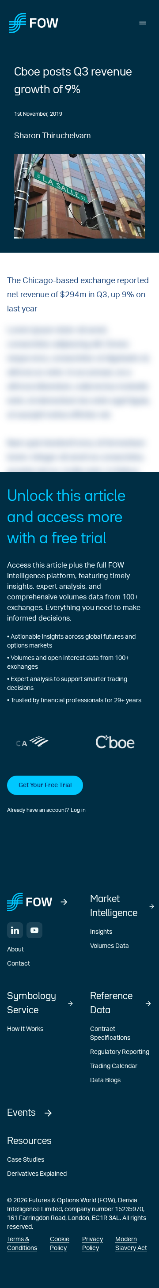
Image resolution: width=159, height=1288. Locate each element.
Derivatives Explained (37, 1174)
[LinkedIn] (15, 930)
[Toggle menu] (142, 22)
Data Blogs (105, 1080)
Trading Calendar (113, 1066)
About (15, 950)
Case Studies (25, 1160)
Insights (101, 932)
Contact (18, 964)
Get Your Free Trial (45, 785)
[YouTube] (34, 930)
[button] (79, 795)
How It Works (25, 1029)
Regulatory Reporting (119, 1052)
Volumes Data (109, 946)
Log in (78, 810)
